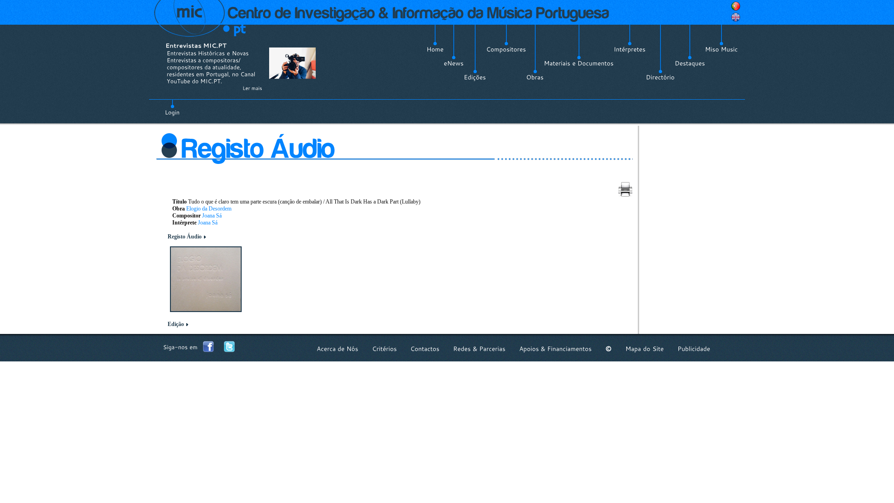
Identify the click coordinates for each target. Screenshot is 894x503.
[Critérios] (384, 348)
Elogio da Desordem (208, 208)
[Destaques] (690, 63)
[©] (608, 348)
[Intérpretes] (630, 49)
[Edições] (475, 77)
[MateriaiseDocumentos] (579, 63)
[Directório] (660, 77)
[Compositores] (506, 49)
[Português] (735, 6)
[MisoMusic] (721, 49)
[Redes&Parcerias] (479, 348)
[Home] (435, 49)
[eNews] (454, 63)
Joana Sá (212, 215)
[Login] (172, 107)
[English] (735, 17)
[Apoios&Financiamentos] (555, 348)
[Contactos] (425, 348)
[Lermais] (252, 88)
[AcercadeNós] (338, 348)
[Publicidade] (693, 348)
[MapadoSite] (644, 348)
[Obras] (535, 77)
